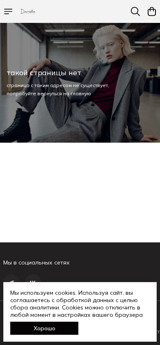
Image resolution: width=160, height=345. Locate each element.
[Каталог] (8, 11)
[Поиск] (135, 11)
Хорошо (44, 328)
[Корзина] (152, 11)
